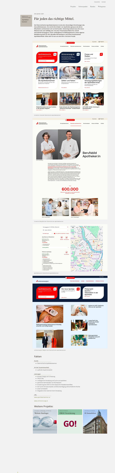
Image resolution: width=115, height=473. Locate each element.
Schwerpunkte (83, 6)
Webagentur (102, 6)
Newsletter (97, 2)
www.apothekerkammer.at (42, 397)
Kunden (92, 6)
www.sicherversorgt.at (41, 401)
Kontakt (104, 2)
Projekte (73, 6)
